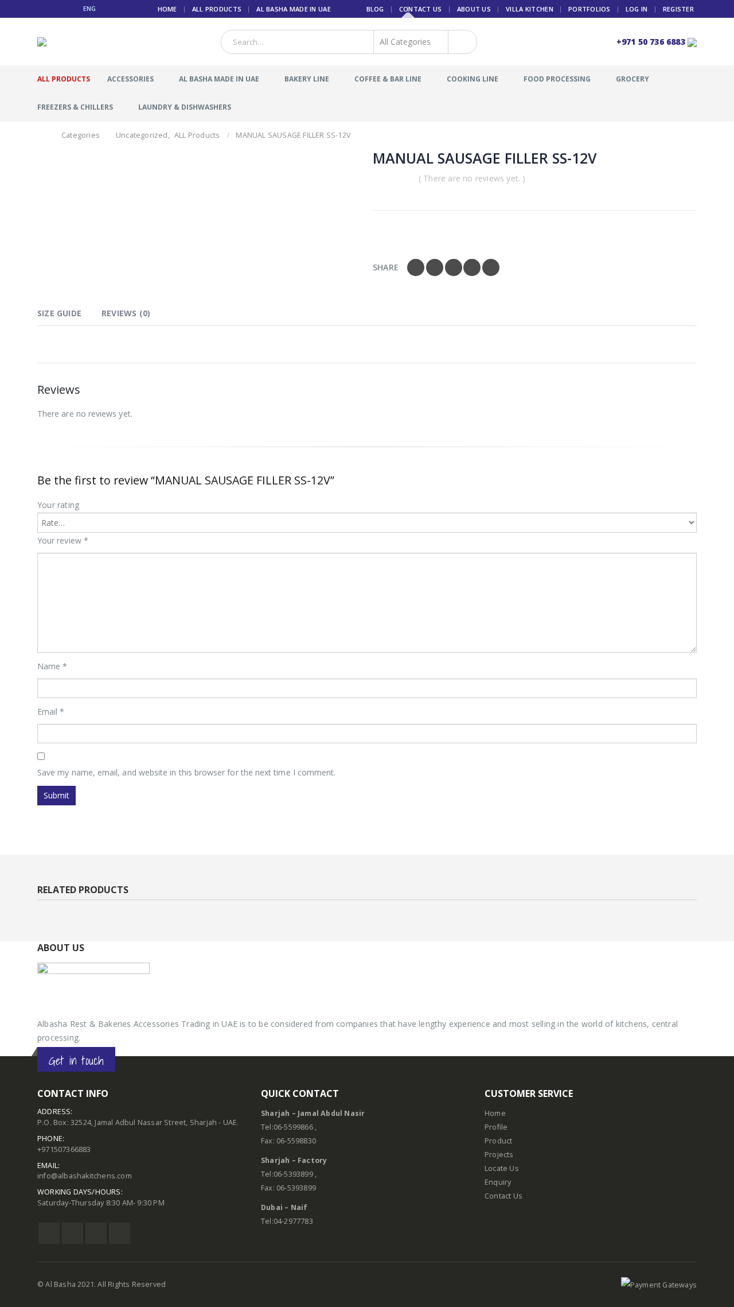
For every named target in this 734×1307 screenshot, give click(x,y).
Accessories (130, 79)
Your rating (58, 504)
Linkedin (119, 1233)
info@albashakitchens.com (84, 1176)
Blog (375, 9)
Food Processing (557, 79)
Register (678, 9)
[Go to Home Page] (41, 135)
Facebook (415, 267)
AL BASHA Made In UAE (293, 9)
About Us (474, 9)
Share (386, 267)
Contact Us (420, 9)
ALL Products (216, 9)
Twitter (434, 267)
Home (167, 9)
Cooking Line (472, 79)
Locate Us (502, 1168)
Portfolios (589, 9)
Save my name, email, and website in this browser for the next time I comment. (186, 772)
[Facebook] (41, 9)
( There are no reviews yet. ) (472, 178)
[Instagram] (70, 9)
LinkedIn (453, 267)
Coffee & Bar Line (387, 79)
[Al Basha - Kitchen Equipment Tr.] (58, 41)
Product (498, 1141)
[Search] (460, 41)
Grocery (632, 79)
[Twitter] (56, 9)
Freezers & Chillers (75, 107)
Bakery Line (306, 79)
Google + (472, 267)
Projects (499, 1154)
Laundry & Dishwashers (184, 107)
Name (52, 666)
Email (490, 267)
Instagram (96, 1233)
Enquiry (498, 1182)
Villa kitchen (529, 9)
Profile (496, 1127)
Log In (637, 9)
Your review (62, 540)
